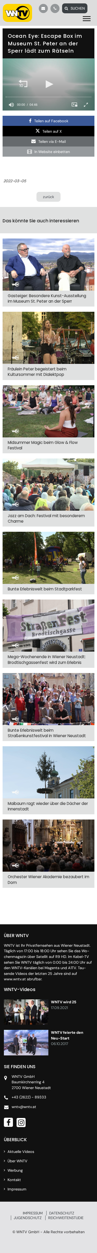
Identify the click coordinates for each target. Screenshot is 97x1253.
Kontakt (14, 1179)
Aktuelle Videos (21, 1151)
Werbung (15, 1170)
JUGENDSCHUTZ (28, 1217)
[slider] (49, 97)
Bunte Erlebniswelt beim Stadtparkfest (45, 589)
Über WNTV (17, 1161)
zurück (48, 196)
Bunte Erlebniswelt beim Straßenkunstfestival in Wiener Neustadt (47, 733)
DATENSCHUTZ (61, 1213)
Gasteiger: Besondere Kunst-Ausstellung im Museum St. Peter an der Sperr (47, 298)
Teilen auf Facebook (51, 121)
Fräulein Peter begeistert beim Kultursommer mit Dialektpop (37, 371)
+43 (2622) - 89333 (29, 1097)
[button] (23, 84)
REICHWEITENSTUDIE (66, 1217)
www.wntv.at (15, 979)
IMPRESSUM (33, 1213)
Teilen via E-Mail (52, 141)
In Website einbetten (52, 151)
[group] (11, 105)
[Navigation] (88, 18)
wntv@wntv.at (24, 1106)
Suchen (78, 8)
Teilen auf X (52, 131)
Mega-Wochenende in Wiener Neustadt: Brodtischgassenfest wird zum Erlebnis (47, 659)
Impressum (17, 1189)
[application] (49, 84)
